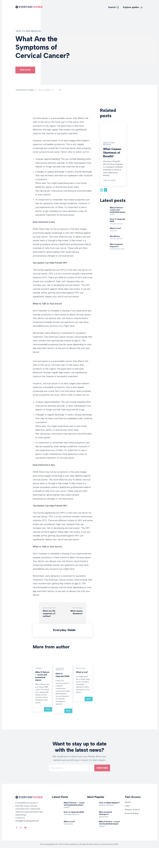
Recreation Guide (106, 805)
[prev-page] (101, 190)
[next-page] (105, 190)
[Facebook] (16, 827)
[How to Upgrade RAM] (62, 658)
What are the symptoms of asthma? (49, 613)
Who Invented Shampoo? (105, 813)
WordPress (115, 236)
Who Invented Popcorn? (116, 245)
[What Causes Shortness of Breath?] (113, 130)
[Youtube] (25, 827)
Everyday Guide (25, 90)
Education (80, 668)
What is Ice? (82, 672)
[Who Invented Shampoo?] (92, 814)
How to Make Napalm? (109, 803)
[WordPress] (104, 238)
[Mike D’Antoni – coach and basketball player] (42, 658)
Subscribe (102, 768)
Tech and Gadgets (60, 669)
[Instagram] (21, 827)
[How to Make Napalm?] (92, 805)
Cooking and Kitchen (117, 249)
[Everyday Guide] (44, 630)
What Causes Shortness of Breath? (112, 152)
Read (48, 709)
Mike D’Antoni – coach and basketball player (42, 676)
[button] (113, 7)
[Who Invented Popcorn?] (104, 246)
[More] (67, 110)
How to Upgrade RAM (62, 674)
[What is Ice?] (83, 658)
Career (38, 668)
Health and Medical (28, 31)
